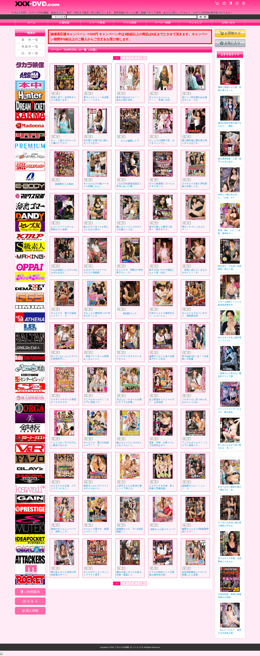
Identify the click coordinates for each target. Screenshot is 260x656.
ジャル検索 (130, 22)
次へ (143, 58)
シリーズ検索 (97, 22)
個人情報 (31, 610)
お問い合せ (228, 22)
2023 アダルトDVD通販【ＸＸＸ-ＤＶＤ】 (126, 647)
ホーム (31, 22)
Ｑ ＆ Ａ (32, 601)
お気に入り (232, 43)
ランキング (195, 22)
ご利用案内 (31, 592)
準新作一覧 (30, 46)
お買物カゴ (232, 33)
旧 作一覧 (30, 53)
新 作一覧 (30, 39)
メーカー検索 (163, 22)
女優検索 (64, 22)
